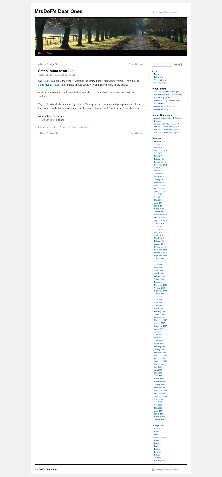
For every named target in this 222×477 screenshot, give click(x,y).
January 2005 (159, 419)
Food (156, 434)
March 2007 (159, 343)
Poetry (156, 446)
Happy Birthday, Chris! (49, 64)
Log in (156, 74)
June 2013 (158, 153)
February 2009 (160, 276)
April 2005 (158, 410)
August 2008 (159, 293)
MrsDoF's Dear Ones (59, 10)
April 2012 (158, 173)
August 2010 (159, 223)
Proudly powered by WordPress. (167, 469)
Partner (157, 440)
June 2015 (158, 144)
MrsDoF (157, 126)
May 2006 (158, 372)
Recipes (157, 449)
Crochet (157, 428)
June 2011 (158, 197)
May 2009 (158, 267)
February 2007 (160, 346)
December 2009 (160, 246)
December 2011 (160, 182)
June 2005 (158, 405)
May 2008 (158, 302)
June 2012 (158, 167)
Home (41, 53)
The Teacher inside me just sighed (167, 91)
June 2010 (158, 229)
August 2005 (159, 399)
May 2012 (158, 170)
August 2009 (159, 258)
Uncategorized (159, 460)
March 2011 (159, 205)
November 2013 (160, 150)
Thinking (157, 457)
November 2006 (160, 355)
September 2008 (160, 290)
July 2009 (158, 261)
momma (157, 118)
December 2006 (160, 352)
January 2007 (159, 349)
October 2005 (159, 393)
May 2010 (158, 232)
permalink (85, 127)
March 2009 (159, 273)
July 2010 (158, 226)
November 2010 (160, 214)
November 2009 (160, 249)
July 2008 (158, 296)
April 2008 (158, 305)
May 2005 (158, 408)
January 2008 (159, 314)
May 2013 (158, 156)
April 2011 (158, 202)
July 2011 (158, 194)
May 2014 (158, 147)
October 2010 (159, 217)
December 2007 (160, 317)
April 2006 (158, 375)
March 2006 (159, 378)
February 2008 (160, 311)
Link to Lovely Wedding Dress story (168, 94)
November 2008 (160, 284)
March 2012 (159, 176)
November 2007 (160, 320)
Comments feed (160, 79)
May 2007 (158, 337)
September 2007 (160, 326)
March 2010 (159, 238)
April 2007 (158, 340)
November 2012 (160, 164)
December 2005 (160, 387)
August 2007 (159, 328)
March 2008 (159, 308)
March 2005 (159, 413)
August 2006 (159, 364)
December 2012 (160, 161)
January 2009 (159, 279)
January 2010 (159, 243)
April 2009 (158, 270)
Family (157, 431)
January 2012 (159, 179)
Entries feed (158, 77)
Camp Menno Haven (48, 84)
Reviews (157, 451)
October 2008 (159, 287)
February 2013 (160, 159)
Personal (64, 127)
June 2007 (158, 334)
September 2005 (160, 396)
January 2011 (159, 211)
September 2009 (160, 255)
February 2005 (160, 416)
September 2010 (160, 220)
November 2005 (160, 390)
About (49, 53)
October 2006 (159, 358)
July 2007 (158, 331)
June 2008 (158, 299)
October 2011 (159, 188)
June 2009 (158, 264)
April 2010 (158, 235)
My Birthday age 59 (162, 97)
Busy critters (135, 64)
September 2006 (160, 361)
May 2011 (158, 200)
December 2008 (160, 282)
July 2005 (158, 402)
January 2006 (159, 384)
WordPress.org (160, 82)
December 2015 (160, 141)
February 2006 (160, 381)
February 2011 (160, 208)
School (157, 454)
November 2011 (160, 185)
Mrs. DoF (71, 74)
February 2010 (160, 241)
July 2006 (158, 367)
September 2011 (160, 191)
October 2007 (159, 323)
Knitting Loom (160, 437)
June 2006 (158, 369)
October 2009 (159, 252)
